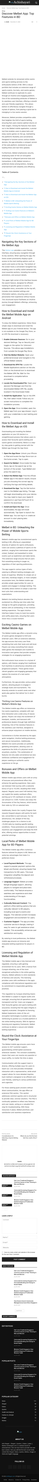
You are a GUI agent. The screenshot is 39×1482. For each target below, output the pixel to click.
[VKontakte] (29, 1467)
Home (3, 8)
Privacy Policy (26, 1480)
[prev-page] (3, 1209)
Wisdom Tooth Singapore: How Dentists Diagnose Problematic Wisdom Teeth (23, 1201)
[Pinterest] (18, 27)
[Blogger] (10, 1467)
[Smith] (3, 22)
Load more (19, 1310)
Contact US (18, 1480)
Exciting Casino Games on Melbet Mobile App (21, 207)
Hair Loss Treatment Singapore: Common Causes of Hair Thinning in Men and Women (25, 1182)
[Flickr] (19, 1467)
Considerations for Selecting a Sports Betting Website (10, 1138)
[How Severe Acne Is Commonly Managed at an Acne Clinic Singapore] (7, 1303)
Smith (7, 22)
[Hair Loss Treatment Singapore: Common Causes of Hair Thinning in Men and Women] (7, 1183)
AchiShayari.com (10, 1476)
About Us (11, 1480)
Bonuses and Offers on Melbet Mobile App (20, 217)
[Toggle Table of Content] (3, 178)
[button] (36, 2)
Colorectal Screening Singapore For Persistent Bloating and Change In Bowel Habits (25, 1192)
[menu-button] (3, 2)
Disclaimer (34, 1480)
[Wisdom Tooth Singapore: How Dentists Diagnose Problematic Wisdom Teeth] (7, 1202)
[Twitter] (14, 27)
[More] (27, 27)
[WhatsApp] (23, 27)
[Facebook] (10, 27)
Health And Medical (5, 1186)
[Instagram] (24, 1467)
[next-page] (6, 1209)
